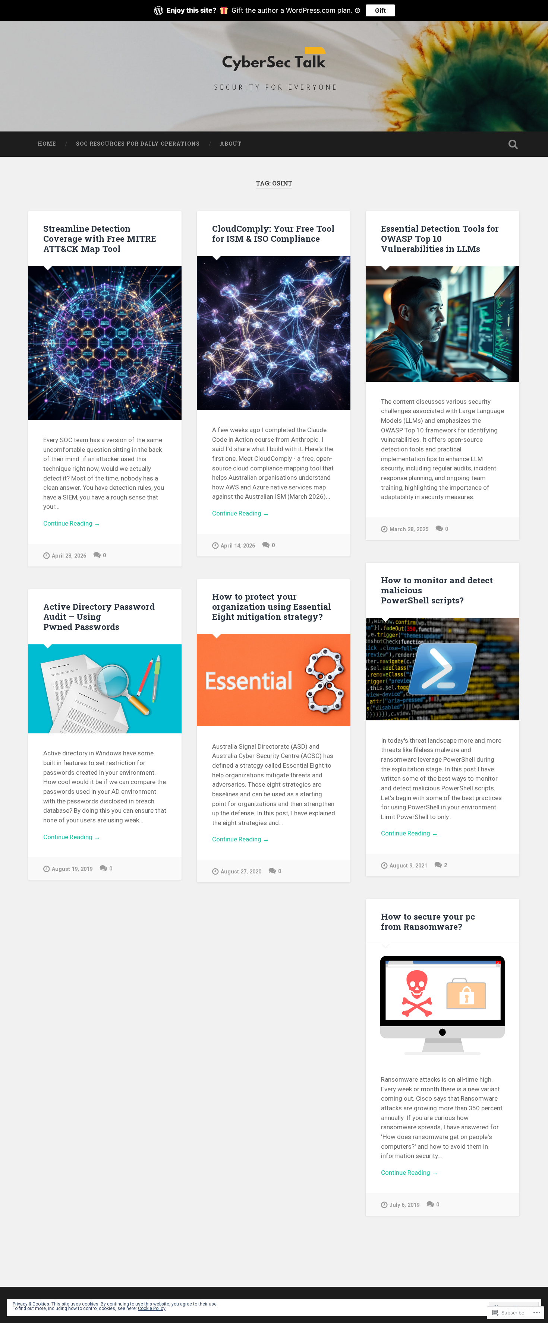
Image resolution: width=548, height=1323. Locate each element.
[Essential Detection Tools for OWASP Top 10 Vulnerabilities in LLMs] (442, 323)
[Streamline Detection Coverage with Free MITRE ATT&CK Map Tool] (105, 343)
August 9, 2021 (408, 866)
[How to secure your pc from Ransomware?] (442, 1001)
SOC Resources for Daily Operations (138, 143)
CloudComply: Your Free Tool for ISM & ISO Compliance (273, 233)
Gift (380, 10)
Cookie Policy (152, 1308)
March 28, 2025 (409, 529)
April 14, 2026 (238, 546)
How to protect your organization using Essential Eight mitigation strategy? (271, 606)
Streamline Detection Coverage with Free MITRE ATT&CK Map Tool (99, 238)
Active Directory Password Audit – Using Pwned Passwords (99, 616)
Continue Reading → (71, 523)
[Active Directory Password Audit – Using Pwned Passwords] (105, 688)
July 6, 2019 (404, 1205)
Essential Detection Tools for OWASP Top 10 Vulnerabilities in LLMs (440, 238)
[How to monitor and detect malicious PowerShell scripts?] (442, 669)
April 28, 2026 (69, 556)
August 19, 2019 (72, 869)
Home (47, 143)
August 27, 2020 (241, 872)
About (231, 143)
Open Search (513, 144)
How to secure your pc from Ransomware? (428, 921)
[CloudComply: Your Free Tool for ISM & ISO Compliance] (273, 333)
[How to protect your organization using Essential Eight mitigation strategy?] (273, 680)
